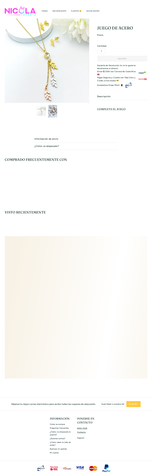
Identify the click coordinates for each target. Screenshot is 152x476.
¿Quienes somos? (57, 438)
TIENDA (45, 11)
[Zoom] (47, 61)
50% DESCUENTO (59, 11)
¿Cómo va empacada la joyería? (60, 433)
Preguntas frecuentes (59, 428)
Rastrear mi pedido (58, 449)
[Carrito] (147, 11)
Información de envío (46, 139)
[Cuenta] (144, 11)
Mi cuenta (54, 453)
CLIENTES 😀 (76, 11)
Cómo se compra (57, 424)
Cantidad (101, 46)
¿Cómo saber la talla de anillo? (60, 443)
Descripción (103, 96)
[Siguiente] (87, 111)
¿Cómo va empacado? (46, 146)
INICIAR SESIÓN (92, 11)
